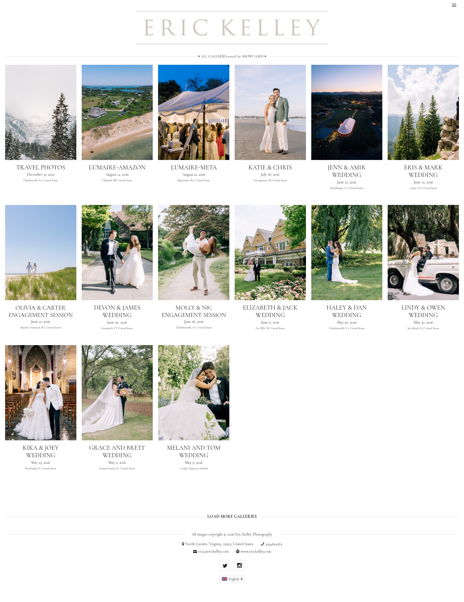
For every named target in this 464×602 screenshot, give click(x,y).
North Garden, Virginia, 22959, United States (219, 544)
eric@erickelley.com (213, 551)
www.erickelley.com (256, 551)
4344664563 (274, 544)
